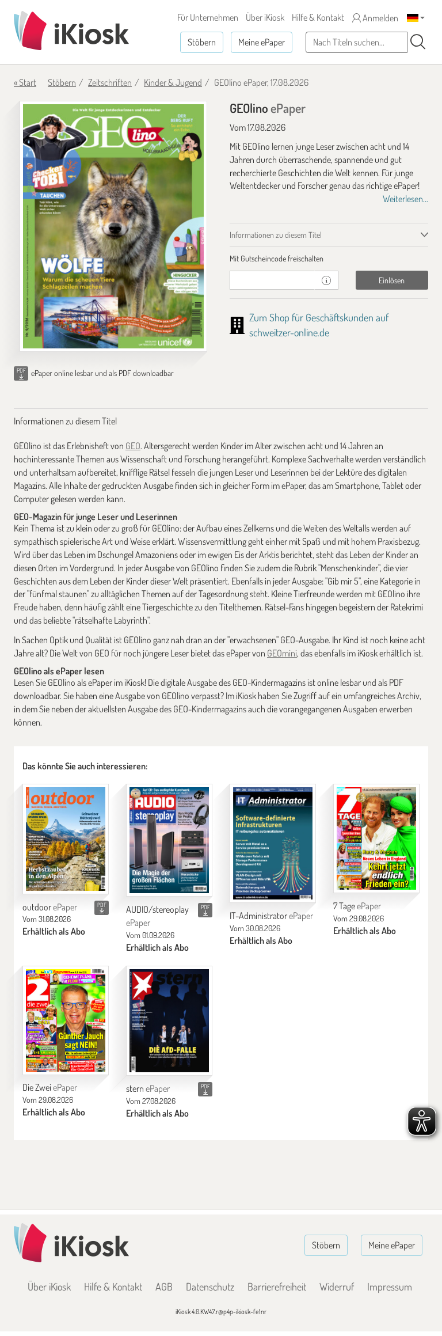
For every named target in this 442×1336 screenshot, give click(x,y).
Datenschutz (210, 1286)
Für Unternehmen (207, 17)
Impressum (389, 1286)
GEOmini (282, 653)
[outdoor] (65, 839)
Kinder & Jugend (173, 82)
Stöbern (202, 42)
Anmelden (379, 18)
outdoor (49, 907)
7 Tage (357, 906)
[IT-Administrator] (273, 843)
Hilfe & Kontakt (318, 17)
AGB (164, 1286)
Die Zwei (49, 1087)
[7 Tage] (376, 838)
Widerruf (336, 1286)
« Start (25, 82)
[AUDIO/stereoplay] (169, 840)
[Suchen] (417, 42)
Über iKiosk (265, 17)
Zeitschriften (110, 82)
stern (148, 1088)
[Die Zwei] (65, 1020)
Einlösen (392, 280)
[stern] (169, 1021)
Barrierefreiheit (276, 1286)
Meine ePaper (261, 42)
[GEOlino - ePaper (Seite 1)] (113, 226)
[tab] (329, 258)
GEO (132, 445)
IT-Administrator (271, 915)
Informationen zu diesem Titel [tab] (276, 235)
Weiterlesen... (405, 198)
